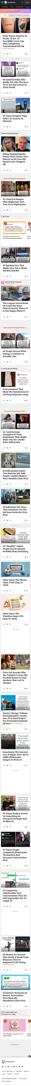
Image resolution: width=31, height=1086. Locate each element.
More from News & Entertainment (14, 178)
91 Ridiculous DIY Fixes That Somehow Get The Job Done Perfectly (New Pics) (15, 511)
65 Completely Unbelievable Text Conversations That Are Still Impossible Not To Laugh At (15, 895)
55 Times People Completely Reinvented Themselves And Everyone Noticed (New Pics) (15, 855)
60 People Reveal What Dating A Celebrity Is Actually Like (14, 354)
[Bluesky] (14, 1066)
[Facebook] (2, 1066)
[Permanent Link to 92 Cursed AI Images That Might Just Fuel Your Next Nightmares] (15, 188)
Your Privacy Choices (8, 1071)
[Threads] (16, 1066)
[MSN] (19, 1066)
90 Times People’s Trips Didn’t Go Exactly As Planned (15, 118)
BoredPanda (9, 2)
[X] (11, 1066)
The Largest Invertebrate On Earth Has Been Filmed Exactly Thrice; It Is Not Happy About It (15, 307)
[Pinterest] (8, 1066)
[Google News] (22, 1066)
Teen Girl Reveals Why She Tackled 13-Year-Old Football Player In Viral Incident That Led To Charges (15, 677)
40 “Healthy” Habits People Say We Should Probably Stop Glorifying (15, 549)
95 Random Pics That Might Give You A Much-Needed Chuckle (15, 268)
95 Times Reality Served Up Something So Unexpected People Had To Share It (15, 817)
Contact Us (10, 1074)
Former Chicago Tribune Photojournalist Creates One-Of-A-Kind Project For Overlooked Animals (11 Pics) (15, 718)
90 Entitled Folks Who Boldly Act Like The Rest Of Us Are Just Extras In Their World (15, 83)
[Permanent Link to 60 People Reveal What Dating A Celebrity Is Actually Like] (15, 340)
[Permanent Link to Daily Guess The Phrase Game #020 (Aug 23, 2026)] (15, 569)
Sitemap (17, 1074)
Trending (12, 15)
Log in (27, 2)
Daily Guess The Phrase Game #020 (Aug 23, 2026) (15, 582)
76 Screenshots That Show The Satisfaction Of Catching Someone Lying (15, 392)
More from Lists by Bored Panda (14, 411)
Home (4, 15)
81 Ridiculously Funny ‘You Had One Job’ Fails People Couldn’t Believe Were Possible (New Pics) (15, 475)
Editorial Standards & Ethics (9, 1078)
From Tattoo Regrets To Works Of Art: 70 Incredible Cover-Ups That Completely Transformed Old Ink (15, 41)
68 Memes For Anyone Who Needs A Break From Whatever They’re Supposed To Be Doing (16, 958)
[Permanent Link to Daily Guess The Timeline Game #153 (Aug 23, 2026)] (15, 603)
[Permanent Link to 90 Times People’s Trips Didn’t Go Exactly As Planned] (15, 105)
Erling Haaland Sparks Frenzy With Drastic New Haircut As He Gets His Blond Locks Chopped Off (15, 159)
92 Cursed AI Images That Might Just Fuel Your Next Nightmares (14, 202)
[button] (24, 133)
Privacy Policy (23, 1078)
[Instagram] (5, 1066)
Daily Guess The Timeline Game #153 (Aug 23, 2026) (13, 616)
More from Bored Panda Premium (14, 327)
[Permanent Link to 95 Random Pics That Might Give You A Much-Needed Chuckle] (15, 255)
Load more (14, 1044)
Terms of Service (6, 1081)
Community (26, 15)
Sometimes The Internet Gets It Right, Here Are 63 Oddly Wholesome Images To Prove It (16, 756)
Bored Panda (8, 1061)
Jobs (3, 1074)
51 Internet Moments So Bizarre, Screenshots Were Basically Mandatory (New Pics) (15, 997)
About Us (26, 1071)
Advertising (19, 1071)
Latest (19, 15)
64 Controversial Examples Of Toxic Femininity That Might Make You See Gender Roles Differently (15, 437)
